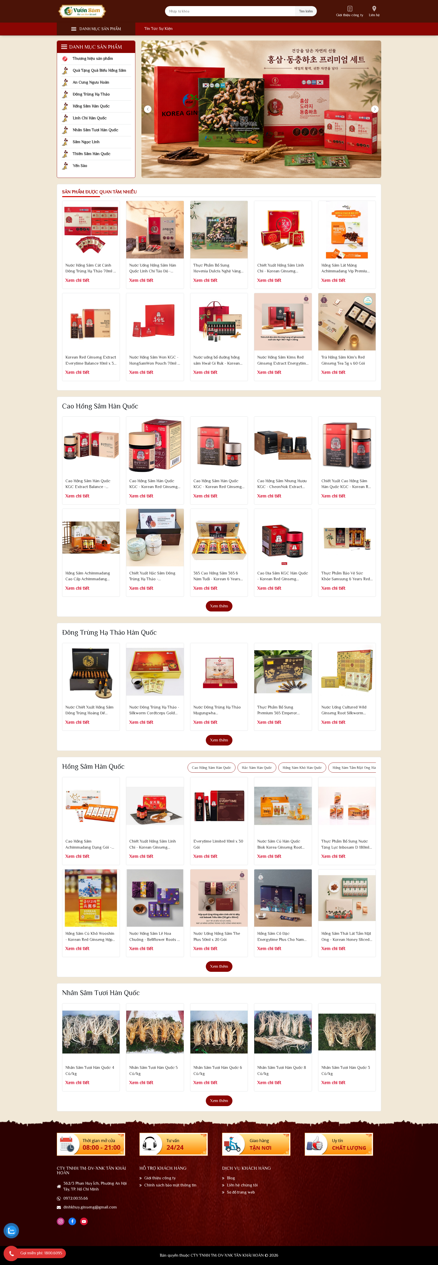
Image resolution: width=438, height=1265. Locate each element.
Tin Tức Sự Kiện (158, 28)
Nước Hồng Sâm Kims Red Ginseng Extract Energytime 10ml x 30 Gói (282, 360)
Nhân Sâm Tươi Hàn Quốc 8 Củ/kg (281, 1070)
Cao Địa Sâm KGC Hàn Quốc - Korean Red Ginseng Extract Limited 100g (282, 576)
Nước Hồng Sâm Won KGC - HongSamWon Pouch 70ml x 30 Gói (154, 360)
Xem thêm (219, 606)
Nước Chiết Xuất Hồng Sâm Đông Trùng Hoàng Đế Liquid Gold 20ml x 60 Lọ (89, 710)
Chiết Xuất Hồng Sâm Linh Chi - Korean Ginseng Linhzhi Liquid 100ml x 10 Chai (152, 844)
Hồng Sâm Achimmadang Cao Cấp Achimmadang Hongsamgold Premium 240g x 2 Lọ (87, 576)
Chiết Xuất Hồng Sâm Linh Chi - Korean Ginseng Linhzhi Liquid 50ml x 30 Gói (282, 268)
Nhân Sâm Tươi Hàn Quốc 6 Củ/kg (217, 1070)
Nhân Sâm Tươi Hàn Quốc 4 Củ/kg (89, 1070)
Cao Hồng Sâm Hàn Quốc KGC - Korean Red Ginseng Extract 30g (217, 484)
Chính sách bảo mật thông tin (170, 1185)
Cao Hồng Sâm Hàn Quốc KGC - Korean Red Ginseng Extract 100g (153, 484)
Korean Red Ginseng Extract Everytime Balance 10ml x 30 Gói (90, 360)
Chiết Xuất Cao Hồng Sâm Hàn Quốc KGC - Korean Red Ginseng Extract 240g (347, 484)
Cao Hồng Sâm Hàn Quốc (211, 768)
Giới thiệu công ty (160, 1178)
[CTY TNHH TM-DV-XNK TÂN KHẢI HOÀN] (82, 11)
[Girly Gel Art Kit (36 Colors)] (91, 229)
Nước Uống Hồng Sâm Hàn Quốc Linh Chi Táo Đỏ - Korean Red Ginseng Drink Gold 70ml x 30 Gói (153, 268)
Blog (231, 1178)
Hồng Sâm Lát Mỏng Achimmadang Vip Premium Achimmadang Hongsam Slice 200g (345, 268)
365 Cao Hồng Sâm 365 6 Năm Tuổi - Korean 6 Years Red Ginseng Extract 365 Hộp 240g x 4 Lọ (216, 576)
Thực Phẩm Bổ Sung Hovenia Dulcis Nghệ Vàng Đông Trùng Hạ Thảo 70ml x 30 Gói (218, 268)
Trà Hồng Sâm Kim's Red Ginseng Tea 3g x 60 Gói (343, 360)
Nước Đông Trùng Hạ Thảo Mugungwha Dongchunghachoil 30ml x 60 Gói (217, 710)
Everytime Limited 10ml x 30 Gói (218, 844)
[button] (375, 109)
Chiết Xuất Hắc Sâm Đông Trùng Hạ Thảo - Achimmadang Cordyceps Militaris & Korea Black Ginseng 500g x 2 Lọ (152, 576)
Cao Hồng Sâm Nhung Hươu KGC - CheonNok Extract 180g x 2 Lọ (282, 484)
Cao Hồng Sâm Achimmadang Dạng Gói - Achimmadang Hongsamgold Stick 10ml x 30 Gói (88, 844)
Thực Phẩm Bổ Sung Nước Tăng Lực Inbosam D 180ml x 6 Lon (346, 844)
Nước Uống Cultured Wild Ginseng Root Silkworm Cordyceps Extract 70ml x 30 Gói (344, 710)
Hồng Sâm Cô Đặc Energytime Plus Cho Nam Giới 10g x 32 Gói (280, 937)
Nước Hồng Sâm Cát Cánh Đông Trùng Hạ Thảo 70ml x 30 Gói (90, 268)
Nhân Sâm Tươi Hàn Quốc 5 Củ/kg (153, 1070)
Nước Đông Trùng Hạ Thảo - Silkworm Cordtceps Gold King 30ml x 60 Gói (154, 710)
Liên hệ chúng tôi (242, 1185)
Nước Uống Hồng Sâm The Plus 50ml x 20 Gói (216, 936)
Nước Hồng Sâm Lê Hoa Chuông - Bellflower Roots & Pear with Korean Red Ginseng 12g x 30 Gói (154, 937)
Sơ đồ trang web (241, 1192)
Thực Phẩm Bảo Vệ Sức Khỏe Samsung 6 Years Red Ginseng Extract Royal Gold (346, 576)
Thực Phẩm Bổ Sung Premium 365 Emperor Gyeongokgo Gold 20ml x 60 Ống (282, 710)
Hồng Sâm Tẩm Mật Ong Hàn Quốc (360, 768)
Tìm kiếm (306, 11)
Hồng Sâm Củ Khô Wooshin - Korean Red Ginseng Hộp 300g (89, 937)
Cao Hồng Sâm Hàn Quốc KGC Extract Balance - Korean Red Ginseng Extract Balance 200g (90, 484)
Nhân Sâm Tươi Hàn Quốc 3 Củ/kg (345, 1070)
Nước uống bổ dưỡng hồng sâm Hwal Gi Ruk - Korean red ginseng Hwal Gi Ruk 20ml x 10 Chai (216, 360)
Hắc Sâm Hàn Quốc (257, 768)
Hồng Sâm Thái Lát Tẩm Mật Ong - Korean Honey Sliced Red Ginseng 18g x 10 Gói (346, 937)
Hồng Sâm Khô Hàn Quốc (302, 768)
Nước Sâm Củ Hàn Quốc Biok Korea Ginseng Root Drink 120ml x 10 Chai (279, 844)
